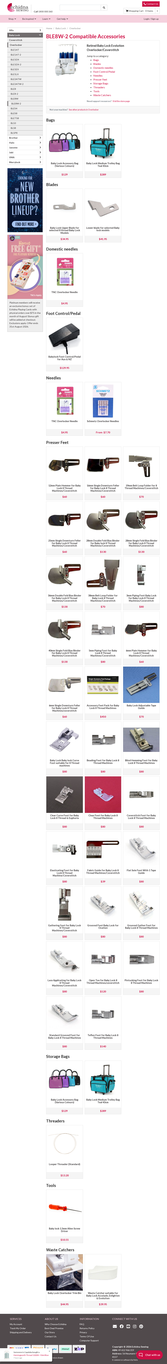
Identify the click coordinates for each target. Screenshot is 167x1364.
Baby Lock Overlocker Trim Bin (64, 1293)
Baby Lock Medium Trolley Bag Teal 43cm (103, 164)
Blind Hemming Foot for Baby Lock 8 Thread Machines (141, 761)
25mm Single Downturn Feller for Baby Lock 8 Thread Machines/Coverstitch (64, 543)
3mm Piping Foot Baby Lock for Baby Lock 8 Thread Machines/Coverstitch (141, 598)
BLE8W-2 (16, 103)
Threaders (99, 87)
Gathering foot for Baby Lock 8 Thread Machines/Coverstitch (64, 928)
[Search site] (104, 7)
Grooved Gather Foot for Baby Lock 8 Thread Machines (141, 926)
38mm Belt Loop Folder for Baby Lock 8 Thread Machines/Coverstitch (103, 598)
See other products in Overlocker (84, 109)
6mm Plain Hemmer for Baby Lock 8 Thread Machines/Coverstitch (141, 653)
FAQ (82, 1324)
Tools (96, 91)
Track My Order (18, 1328)
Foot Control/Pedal (104, 71)
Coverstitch (15, 40)
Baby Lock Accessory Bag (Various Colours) (64, 164)
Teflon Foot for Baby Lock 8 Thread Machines (103, 1036)
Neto (135, 1360)
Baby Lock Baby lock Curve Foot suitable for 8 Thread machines (64, 763)
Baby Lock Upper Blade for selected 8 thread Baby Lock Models (64, 230)
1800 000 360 (43, 11)
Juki (11, 152)
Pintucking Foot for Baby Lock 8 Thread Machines (141, 981)
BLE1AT (15, 49)
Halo (11, 142)
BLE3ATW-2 (17, 84)
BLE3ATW (16, 79)
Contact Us (152, 3)
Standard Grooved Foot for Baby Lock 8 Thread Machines (64, 1036)
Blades (97, 63)
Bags (96, 59)
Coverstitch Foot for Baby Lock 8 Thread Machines (141, 816)
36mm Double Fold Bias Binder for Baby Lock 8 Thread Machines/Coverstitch (64, 598)
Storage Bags (100, 83)
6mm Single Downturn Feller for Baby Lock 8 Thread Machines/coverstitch (64, 708)
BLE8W (14, 98)
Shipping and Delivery (21, 1332)
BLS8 (13, 128)
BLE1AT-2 (16, 54)
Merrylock (14, 162)
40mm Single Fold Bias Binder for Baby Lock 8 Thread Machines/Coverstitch (65, 653)
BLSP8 (14, 132)
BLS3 (13, 123)
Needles (98, 75)
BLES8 (14, 113)
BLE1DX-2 (16, 64)
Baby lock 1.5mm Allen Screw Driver (64, 1230)
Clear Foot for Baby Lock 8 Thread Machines (103, 816)
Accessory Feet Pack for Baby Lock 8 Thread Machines (103, 706)
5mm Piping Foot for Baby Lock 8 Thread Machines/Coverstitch (103, 653)
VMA (12, 157)
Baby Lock (14, 35)
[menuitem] (12, 19)
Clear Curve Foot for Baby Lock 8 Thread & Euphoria (64, 816)
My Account (16, 1324)
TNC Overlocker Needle (64, 292)
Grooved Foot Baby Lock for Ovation (103, 926)
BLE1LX (15, 74)
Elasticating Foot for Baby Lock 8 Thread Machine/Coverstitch (64, 873)
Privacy (83, 1332)
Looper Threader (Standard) (64, 1164)
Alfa (11, 30)
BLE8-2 (14, 93)
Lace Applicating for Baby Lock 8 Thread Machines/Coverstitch (64, 983)
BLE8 (13, 88)
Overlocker (16, 44)
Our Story (50, 1332)
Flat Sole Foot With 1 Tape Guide (141, 871)
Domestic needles (103, 67)
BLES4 (14, 108)
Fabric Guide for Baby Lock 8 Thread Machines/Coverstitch (103, 871)
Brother (13, 137)
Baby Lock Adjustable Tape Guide (141, 706)
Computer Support (89, 1340)
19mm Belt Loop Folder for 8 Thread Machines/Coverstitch (141, 487)
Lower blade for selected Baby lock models (103, 229)
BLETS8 (15, 118)
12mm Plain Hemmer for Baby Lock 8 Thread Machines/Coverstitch (64, 488)
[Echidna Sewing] (18, 7)
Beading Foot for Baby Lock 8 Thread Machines (103, 761)
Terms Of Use (87, 1336)
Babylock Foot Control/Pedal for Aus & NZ (64, 358)
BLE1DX (15, 59)
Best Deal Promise (54, 1328)
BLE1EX (15, 69)
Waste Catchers (102, 95)
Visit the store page (121, 101)
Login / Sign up (151, 18)
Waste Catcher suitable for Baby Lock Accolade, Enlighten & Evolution (103, 1296)
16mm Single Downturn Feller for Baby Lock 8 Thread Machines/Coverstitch (103, 488)
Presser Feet (100, 79)
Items (141, 10)
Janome (13, 147)
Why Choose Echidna (55, 1324)
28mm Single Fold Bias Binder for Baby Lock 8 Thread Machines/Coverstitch (141, 543)
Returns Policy (87, 1328)
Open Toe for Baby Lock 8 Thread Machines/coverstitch (102, 981)
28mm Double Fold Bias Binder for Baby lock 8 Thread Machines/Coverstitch (103, 543)
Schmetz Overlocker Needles (103, 421)
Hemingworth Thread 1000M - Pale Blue (31, 1355)
